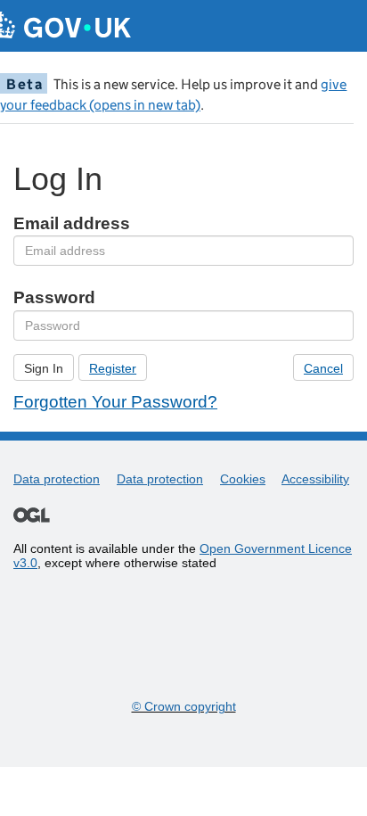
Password (54, 297)
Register (112, 368)
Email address (71, 223)
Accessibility (315, 479)
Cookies (242, 479)
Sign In (43, 368)
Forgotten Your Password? (115, 401)
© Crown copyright (184, 706)
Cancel (323, 368)
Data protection (56, 479)
